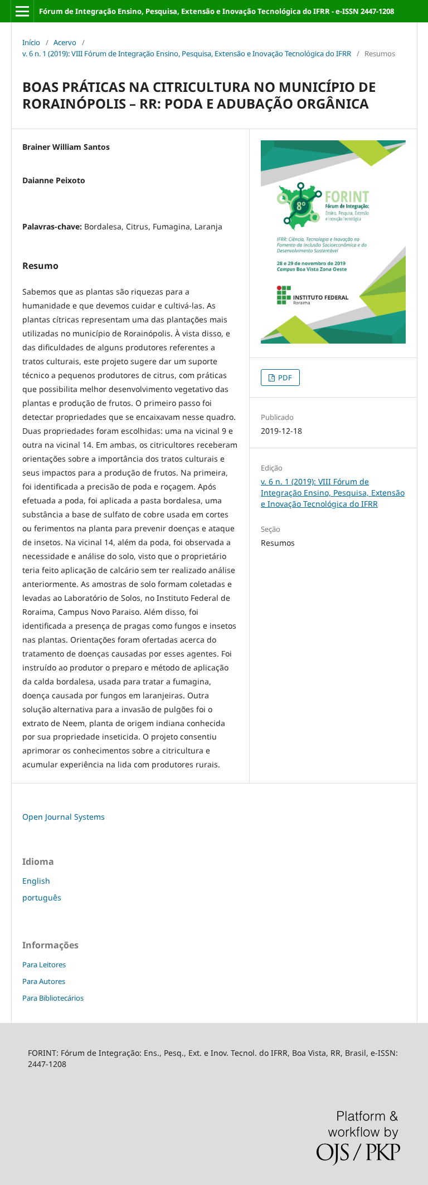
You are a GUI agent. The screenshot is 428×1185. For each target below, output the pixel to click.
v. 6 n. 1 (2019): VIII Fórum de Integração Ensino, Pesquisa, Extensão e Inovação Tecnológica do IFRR (186, 53)
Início (31, 42)
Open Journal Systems (63, 816)
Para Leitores (44, 964)
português (41, 897)
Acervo (65, 42)
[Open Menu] (22, 11)
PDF (284, 378)
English (36, 880)
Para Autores (43, 981)
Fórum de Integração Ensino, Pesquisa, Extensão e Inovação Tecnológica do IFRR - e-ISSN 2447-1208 (216, 11)
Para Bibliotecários (53, 998)
